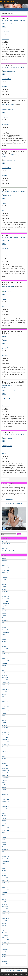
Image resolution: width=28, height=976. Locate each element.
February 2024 (5, 563)
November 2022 (5, 598)
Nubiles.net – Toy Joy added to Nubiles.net (12, 283)
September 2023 (5, 575)
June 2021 (4, 639)
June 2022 (4, 610)
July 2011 (4, 866)
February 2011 (5, 877)
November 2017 (5, 706)
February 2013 (5, 823)
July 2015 (4, 753)
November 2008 (5, 942)
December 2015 (5, 742)
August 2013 (4, 808)
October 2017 (5, 708)
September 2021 (5, 632)
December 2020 (5, 653)
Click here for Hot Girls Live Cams (14, 503)
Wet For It (5, 235)
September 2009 (5, 918)
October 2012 (5, 832)
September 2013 (5, 806)
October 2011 (5, 858)
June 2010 (4, 897)
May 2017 (4, 720)
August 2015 (4, 751)
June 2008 (4, 954)
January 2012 (5, 851)
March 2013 (4, 820)
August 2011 (4, 863)
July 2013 (4, 811)
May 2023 (4, 584)
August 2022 (4, 606)
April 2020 (4, 672)
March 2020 (4, 675)
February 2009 (5, 935)
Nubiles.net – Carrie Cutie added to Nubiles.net (13, 101)
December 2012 (5, 827)
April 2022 (4, 615)
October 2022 (5, 601)
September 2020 (5, 660)
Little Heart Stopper (6, 546)
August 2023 (4, 577)
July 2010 (4, 894)
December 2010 (5, 882)
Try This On (4, 541)
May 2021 (4, 641)
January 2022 (5, 622)
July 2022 (4, 608)
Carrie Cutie (5, 18)
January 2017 (5, 730)
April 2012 (4, 844)
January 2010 (5, 909)
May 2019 (4, 699)
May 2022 (4, 613)
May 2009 (4, 928)
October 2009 (5, 916)
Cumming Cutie (6, 399)
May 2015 (4, 758)
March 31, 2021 (8, 20)
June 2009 (4, 925)
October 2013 (5, 804)
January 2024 (5, 565)
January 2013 (5, 825)
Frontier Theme (23, 974)
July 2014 (4, 782)
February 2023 (5, 591)
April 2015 (4, 761)
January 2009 (5, 937)
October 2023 (5, 572)
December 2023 (5, 567)
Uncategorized (16, 20)
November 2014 (5, 773)
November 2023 (5, 570)
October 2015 (5, 746)
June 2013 (4, 813)
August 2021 (4, 634)
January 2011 (5, 880)
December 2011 (5, 854)
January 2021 (5, 651)
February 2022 (5, 620)
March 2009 (4, 932)
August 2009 (4, 920)
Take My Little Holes (6, 543)
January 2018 (5, 701)
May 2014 (4, 787)
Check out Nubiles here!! (7, 499)
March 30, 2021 (8, 191)
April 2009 (4, 930)
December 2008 (5, 939)
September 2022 (5, 603)
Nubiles (4, 27)
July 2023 (4, 579)
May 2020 (4, 670)
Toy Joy (4, 190)
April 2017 (4, 722)
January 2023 (5, 594)
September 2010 (5, 889)
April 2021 (4, 644)
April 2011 (4, 873)
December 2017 (5, 703)
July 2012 (4, 839)
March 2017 (4, 725)
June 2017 (4, 718)
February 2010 (5, 906)
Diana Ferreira (5, 406)
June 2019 (4, 696)
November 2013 (5, 801)
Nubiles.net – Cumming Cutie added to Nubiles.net (13, 383)
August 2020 (4, 663)
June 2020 (4, 668)
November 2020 (5, 656)
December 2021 (5, 625)
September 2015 (5, 749)
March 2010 (4, 904)
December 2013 (5, 799)
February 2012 (5, 849)
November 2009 (5, 913)
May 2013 (4, 815)
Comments (22, 20)
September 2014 (5, 777)
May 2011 (4, 870)
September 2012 (5, 835)
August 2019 (4, 691)
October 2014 (5, 775)
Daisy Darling (5, 256)
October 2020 (5, 658)
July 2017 (4, 715)
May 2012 (4, 842)
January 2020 (5, 680)
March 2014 (4, 792)
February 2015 (5, 765)
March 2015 (4, 763)
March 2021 (4, 646)
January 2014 (5, 796)
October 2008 (5, 944)
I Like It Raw (4, 548)
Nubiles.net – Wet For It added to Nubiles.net (13, 332)
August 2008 (4, 949)
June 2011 (4, 868)
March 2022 (4, 617)
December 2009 (5, 911)
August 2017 (4, 713)
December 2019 (5, 682)
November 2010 (5, 885)
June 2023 (4, 582)
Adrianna (4, 453)
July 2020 (4, 665)
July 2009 (4, 923)
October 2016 (5, 737)
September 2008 (5, 947)
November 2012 (5, 830)
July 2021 (4, 637)
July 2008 (4, 951)
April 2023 (4, 586)
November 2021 (5, 627)
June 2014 (4, 784)
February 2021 (5, 648)
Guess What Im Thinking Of (8, 550)
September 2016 (5, 739)
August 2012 (4, 837)
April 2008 (4, 959)
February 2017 (5, 727)
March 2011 (4, 875)
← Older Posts (4, 479)
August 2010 (4, 892)
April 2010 (4, 901)
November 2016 (5, 734)
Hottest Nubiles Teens (7, 1)
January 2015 (5, 768)
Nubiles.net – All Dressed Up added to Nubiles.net (13, 152)
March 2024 (4, 560)
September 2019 (5, 689)
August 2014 (4, 780)
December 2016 (5, 732)
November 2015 (5, 744)
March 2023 (4, 589)
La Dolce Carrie (5, 39)
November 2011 (5, 856)
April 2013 (4, 818)
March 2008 (4, 961)
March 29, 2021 (8, 434)
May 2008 (4, 956)
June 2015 (4, 756)
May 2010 (4, 899)
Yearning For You (7, 433)
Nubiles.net (4, 104)
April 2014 (4, 789)
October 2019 (5, 687)
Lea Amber (4, 86)
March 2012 (4, 846)
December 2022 (5, 596)
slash (3, 20)
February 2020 (5, 677)
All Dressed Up (7, 66)
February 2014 (5, 794)
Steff (3, 210)
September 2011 (5, 861)
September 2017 (5, 710)
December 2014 (5, 770)
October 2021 (5, 629)
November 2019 (5, 684)
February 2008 (5, 963)
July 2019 (4, 694)
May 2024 (4, 558)
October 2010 (5, 887)
